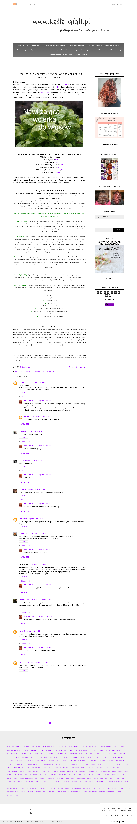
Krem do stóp (88, 781)
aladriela (23, 489)
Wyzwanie (105, 774)
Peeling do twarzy (31, 774)
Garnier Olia (11, 781)
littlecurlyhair (26, 600)
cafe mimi (46, 767)
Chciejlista (29, 760)
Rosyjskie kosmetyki (14, 750)
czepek (38, 792)
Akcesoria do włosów (78, 767)
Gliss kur (29, 781)
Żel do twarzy (40, 778)
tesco (120, 792)
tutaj (67, 84)
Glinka (22, 771)
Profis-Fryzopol (33, 764)
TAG (85, 774)
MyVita (54, 785)
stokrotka (24, 382)
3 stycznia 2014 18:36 (42, 600)
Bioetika (108, 767)
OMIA (99, 764)
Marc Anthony (93, 771)
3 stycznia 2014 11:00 (43, 416)
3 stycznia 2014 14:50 (37, 533)
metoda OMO (75, 792)
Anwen (70, 750)
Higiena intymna (33, 771)
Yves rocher (18, 767)
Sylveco (17, 757)
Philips (42, 788)
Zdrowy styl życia (119, 774)
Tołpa (98, 774)
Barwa (115, 753)
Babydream (92, 760)
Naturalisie (45, 92)
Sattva (53, 774)
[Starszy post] (85, 723)
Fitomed (100, 750)
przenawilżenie (85, 757)
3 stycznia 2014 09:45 (46, 475)
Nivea (70, 785)
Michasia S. (24, 533)
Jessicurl (25, 757)
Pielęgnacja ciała (26, 753)
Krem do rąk (76, 781)
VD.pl (31, 813)
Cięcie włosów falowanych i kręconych (113, 760)
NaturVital (18, 774)
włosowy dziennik (26, 778)
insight (51, 792)
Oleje (61, 747)
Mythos (62, 785)
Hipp (43, 771)
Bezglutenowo (76, 764)
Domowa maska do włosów (103, 778)
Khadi (58, 781)
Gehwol (21, 781)
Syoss (58, 764)
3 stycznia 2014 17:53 (37, 564)
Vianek (9, 767)
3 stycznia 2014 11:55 (36, 489)
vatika (65, 767)
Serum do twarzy (122, 764)
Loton (9, 785)
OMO (75, 785)
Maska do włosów (49, 747)
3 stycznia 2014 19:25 (46, 585)
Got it (123, 821)
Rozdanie (44, 757)
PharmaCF (33, 788)
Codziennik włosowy (90, 747)
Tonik (91, 774)
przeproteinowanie (90, 792)
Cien (37, 760)
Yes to (23, 792)
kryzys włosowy (63, 792)
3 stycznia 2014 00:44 (37, 382)
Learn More (114, 821)
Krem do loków (54, 760)
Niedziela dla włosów (108, 747)
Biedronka (81, 778)
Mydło (9, 774)
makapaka (23, 431)
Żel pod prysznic (12, 795)
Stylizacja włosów (113, 750)
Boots (93, 764)
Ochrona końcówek (78, 760)
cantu (9, 778)
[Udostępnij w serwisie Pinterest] (84, 367)
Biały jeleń (70, 778)
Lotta (21, 460)
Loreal (127, 781)
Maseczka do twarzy (108, 771)
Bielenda (99, 767)
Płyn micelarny (64, 788)
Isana (51, 753)
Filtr (117, 778)
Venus (127, 788)
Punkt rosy (51, 788)
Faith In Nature (12, 771)
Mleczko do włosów (42, 785)
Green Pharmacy (118, 757)
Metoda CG (106, 753)
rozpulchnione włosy (107, 792)
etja (44, 792)
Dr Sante (10, 764)
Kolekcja (66, 781)
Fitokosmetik (20, 764)
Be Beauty (60, 778)
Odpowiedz (23, 392)
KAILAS (51, 781)
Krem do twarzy (61, 753)
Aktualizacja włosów (49, 750)
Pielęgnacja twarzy (31, 750)
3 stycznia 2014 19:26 (46, 549)
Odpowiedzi (25, 397)
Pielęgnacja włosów (41, 371)
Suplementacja (55, 757)
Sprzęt (120, 788)
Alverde (97, 757)
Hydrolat (10, 760)
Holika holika (41, 781)
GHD (123, 778)
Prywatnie (35, 757)
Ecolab (43, 753)
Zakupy (30, 792)
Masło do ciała (26, 785)
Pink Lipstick (25, 662)
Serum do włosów (75, 774)
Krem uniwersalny (116, 781)
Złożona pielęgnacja (33, 767)
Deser (89, 778)
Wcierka (52, 371)
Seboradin (62, 774)
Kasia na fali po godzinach (63, 771)
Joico (49, 771)
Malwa (15, 785)
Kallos (92, 750)
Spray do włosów (109, 788)
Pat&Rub (115, 785)
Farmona (105, 757)
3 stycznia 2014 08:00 (36, 431)
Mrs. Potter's (123, 771)
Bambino (51, 778)
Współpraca (123, 747)
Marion (65, 760)
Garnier (97, 753)
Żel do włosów (12, 753)
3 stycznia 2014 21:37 (33, 631)
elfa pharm (57, 767)
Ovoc (108, 785)
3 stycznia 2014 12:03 (36, 519)
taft (15, 778)
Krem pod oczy (101, 781)
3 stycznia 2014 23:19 (46, 647)
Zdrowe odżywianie (71, 757)
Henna (9, 757)
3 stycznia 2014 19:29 (46, 504)
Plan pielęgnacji (81, 750)
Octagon (83, 785)
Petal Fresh (44, 774)
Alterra (65, 764)
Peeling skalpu (12, 788)
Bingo (86, 764)
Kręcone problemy (76, 753)
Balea (91, 767)
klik (58, 87)
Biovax (122, 753)
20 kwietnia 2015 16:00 (40, 662)
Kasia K (22, 631)
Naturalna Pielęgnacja (24, 371)
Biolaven (19, 760)
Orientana (100, 785)
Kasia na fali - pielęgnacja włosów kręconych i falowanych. (35, 821)
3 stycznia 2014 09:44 (46, 401)
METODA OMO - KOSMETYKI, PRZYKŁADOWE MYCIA (109, 243)
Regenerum (87, 788)
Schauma (97, 788)
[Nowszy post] (14, 723)
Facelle (116, 767)
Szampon (62, 750)
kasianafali (29, 401)
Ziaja (37, 753)
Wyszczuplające (12, 792)
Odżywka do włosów (72, 747)
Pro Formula (108, 764)
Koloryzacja (80, 771)
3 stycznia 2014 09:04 (33, 460)
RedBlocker (76, 788)
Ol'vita (91, 785)
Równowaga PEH (47, 764)
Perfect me (24, 788)
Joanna (44, 760)
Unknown (23, 519)
